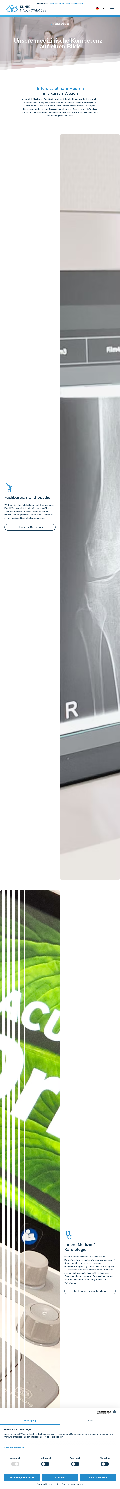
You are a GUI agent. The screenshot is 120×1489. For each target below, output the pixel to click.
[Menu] (112, 8)
